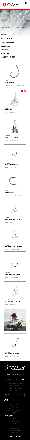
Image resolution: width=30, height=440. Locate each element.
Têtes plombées (15, 430)
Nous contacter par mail (14, 395)
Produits (8, 27)
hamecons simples (19, 27)
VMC (2, 27)
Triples (15, 419)
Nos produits (15, 403)
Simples (15, 423)
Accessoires (15, 426)
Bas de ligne (15, 428)
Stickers (15, 413)
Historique (15, 407)
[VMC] (10, 5)
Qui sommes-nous (15, 409)
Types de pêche (15, 405)
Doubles (15, 421)
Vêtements (15, 433)
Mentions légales (15, 436)
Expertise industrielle (15, 411)
